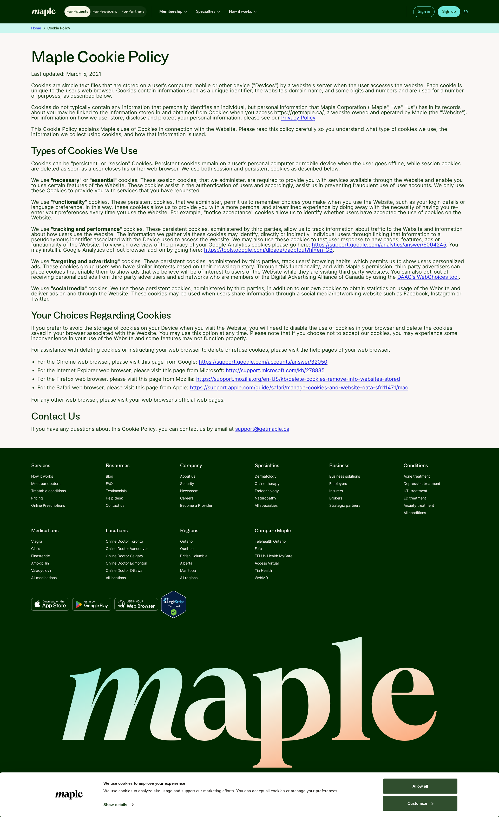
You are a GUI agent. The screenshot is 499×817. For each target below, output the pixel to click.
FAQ (109, 483)
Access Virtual (267, 563)
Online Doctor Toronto (124, 541)
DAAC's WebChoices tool (428, 277)
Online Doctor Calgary (124, 556)
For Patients (77, 11)
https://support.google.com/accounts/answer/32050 (263, 362)
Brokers (335, 498)
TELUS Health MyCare (273, 556)
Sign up (449, 11)
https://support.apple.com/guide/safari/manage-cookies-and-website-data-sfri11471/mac (299, 387)
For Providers (105, 11)
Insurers (336, 491)
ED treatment (415, 498)
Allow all (420, 786)
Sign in (424, 11)
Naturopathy (265, 498)
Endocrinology (267, 491)
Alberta (186, 563)
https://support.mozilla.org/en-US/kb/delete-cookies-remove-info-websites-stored (298, 379)
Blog (109, 476)
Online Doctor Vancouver (127, 548)
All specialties (266, 505)
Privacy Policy (298, 118)
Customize (417, 803)
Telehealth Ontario (270, 541)
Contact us (115, 505)
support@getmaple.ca (262, 429)
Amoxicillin (40, 563)
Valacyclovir (41, 570)
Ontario (186, 541)
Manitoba (188, 570)
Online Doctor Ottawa (124, 570)
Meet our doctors (45, 483)
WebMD (261, 577)
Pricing (37, 498)
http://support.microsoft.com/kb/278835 (275, 370)
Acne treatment (417, 476)
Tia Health (263, 570)
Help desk (114, 498)
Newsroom (189, 491)
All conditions (415, 512)
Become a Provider (196, 505)
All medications (44, 577)
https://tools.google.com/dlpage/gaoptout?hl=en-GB (268, 250)
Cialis (35, 548)
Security (187, 483)
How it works (240, 11)
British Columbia (193, 556)
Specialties (205, 11)
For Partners (133, 11)
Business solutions (344, 476)
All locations (116, 577)
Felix (258, 548)
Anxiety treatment (419, 505)
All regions (189, 577)
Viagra (36, 541)
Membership (170, 11)
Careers (186, 498)
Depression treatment (422, 483)
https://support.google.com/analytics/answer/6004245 (379, 245)
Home (36, 28)
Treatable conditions (48, 491)
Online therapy (267, 483)
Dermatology (266, 476)
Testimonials (116, 491)
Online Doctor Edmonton (126, 563)
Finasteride (40, 556)
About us (187, 476)
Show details (115, 804)
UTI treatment (415, 491)
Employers (338, 483)
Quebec (187, 548)
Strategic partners (344, 505)
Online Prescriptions (48, 505)
